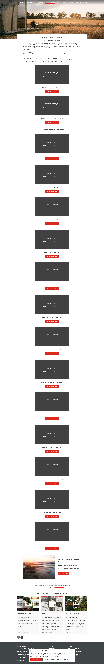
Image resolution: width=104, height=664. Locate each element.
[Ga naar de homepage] (24, 2)
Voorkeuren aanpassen (63, 659)
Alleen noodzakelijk (49, 659)
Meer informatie (22, 632)
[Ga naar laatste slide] (1, 19)
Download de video (52, 288)
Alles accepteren (36, 659)
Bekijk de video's (63, 573)
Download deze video (52, 91)
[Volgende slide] (102, 19)
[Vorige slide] (18, 637)
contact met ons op (59, 587)
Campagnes (52, 648)
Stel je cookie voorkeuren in (50, 76)
